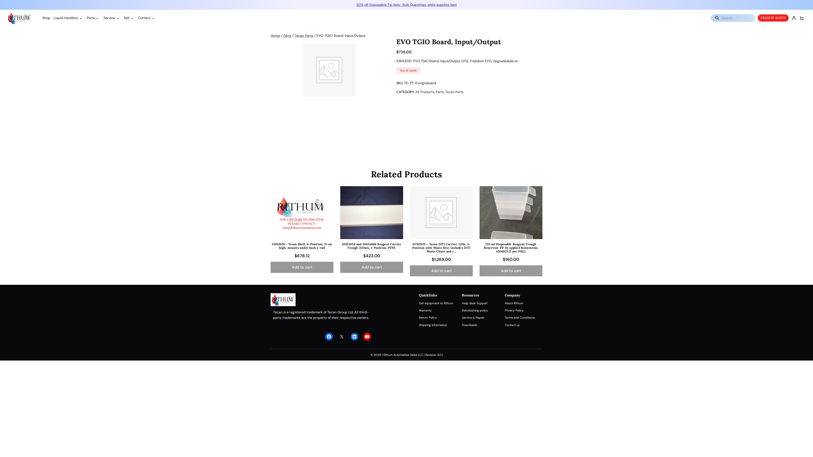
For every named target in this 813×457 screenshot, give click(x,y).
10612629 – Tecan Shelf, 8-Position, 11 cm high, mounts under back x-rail (302, 246)
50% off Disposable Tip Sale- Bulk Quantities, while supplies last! (406, 5)
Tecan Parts (304, 35)
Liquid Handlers (66, 18)
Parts (91, 18)
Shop (46, 18)
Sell (126, 18)
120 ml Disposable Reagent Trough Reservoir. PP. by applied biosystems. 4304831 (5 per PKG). (511, 247)
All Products (424, 92)
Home (275, 35)
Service (109, 18)
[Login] (794, 18)
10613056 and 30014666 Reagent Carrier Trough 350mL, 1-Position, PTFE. (371, 246)
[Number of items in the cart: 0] (802, 18)
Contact (144, 18)
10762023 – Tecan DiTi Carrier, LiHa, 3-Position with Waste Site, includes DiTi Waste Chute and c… (441, 247)
